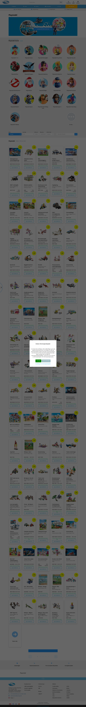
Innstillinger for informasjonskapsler (43, 363)
